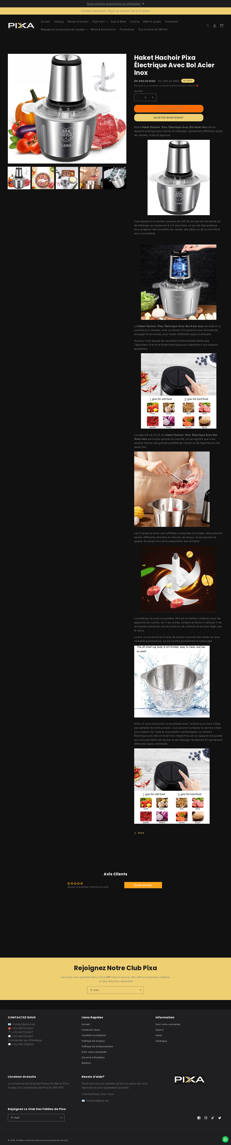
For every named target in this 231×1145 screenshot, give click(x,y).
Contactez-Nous (91, 1029)
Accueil (86, 1024)
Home (159, 1035)
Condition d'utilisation (94, 1035)
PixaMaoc (21, 1140)
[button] (99, 22)
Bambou (86, 1063)
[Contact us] (225, 1139)
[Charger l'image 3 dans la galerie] (67, 178)
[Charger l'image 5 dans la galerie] (115, 178)
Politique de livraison (93, 1041)
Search (159, 1029)
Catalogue (161, 1041)
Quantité (138, 91)
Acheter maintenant (169, 117)
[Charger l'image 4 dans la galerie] (91, 178)
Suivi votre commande (94, 1052)
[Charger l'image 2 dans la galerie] (43, 178)
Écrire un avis (143, 885)
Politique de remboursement (97, 1046)
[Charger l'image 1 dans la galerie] (19, 178)
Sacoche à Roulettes (93, 1057)
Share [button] (141, 832)
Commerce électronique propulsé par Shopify (47, 1140)
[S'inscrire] (140, 990)
